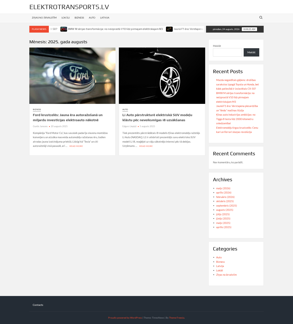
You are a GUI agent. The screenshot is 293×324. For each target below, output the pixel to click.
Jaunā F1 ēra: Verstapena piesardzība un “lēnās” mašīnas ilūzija (202, 28)
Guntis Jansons (40, 126)
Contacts (38, 304)
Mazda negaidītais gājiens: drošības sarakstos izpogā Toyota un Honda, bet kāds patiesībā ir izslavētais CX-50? (237, 84)
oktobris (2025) (225, 201)
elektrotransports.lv (69, 7)
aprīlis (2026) (223, 192)
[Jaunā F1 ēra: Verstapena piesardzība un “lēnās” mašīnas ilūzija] (161, 28)
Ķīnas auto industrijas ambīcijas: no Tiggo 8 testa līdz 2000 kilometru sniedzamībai (235, 119)
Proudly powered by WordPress (125, 317)
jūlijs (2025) (223, 214)
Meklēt (217, 45)
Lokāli (66, 17)
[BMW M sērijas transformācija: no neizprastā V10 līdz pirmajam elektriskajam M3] (55, 28)
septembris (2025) (226, 205)
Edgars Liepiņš (129, 126)
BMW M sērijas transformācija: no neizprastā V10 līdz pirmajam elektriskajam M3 (107, 28)
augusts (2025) (224, 209)
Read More (76, 146)
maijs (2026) (223, 188)
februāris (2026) (225, 196)
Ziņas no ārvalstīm (44, 17)
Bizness (79, 17)
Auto (92, 17)
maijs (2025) (223, 222)
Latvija (104, 17)
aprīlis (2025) (223, 227)
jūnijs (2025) (223, 218)
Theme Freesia (176, 317)
